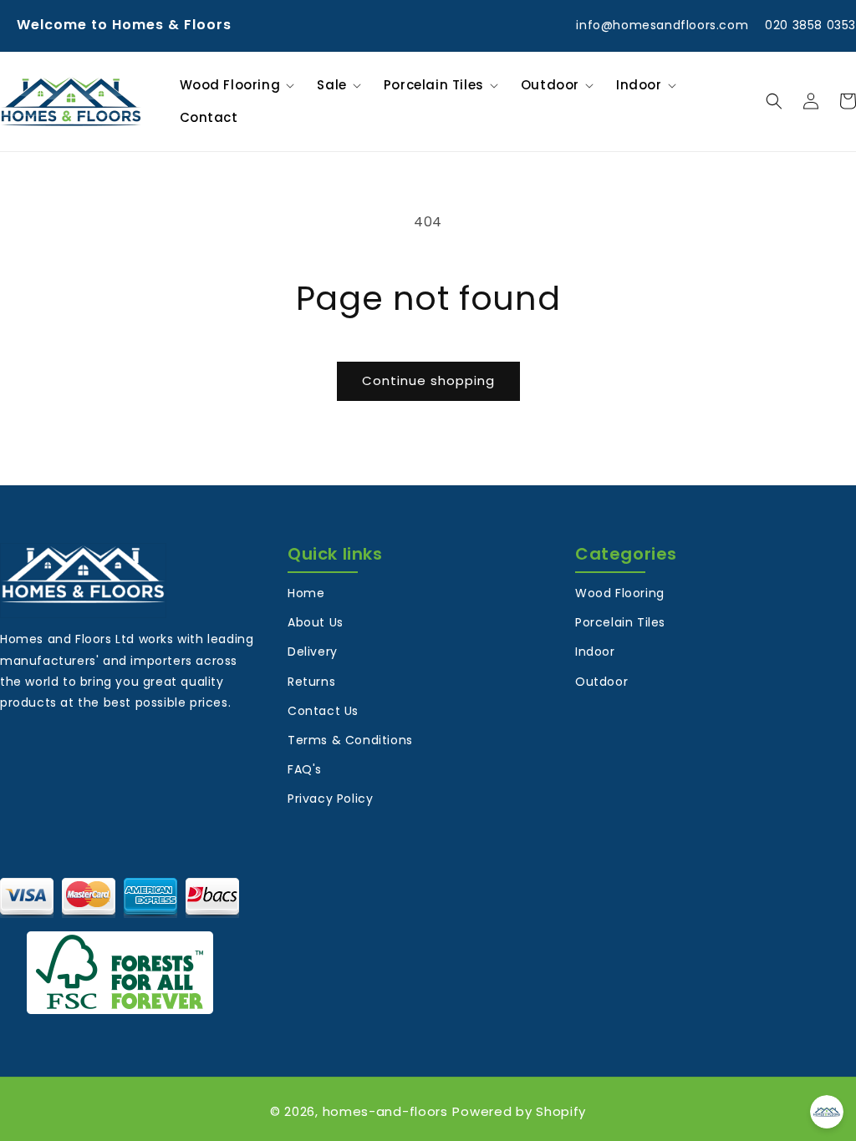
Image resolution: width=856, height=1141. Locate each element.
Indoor (595, 651)
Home (306, 593)
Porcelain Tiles (620, 622)
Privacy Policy (330, 798)
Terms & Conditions (350, 740)
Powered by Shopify (519, 1111)
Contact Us (323, 710)
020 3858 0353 (810, 25)
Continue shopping (428, 380)
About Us (316, 622)
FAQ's (305, 769)
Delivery (313, 651)
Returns (311, 681)
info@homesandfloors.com (662, 25)
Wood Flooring (620, 593)
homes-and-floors (385, 1111)
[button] (234, 85)
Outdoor (601, 681)
